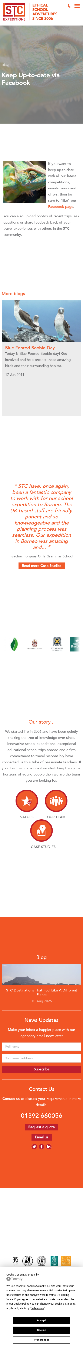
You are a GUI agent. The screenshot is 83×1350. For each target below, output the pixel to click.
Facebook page (60, 206)
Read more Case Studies (41, 566)
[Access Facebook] (41, 1146)
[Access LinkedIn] (49, 1146)
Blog (5, 65)
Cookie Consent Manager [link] (21, 1274)
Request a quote (41, 1127)
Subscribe (41, 1069)
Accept (41, 1320)
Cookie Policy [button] (21, 1303)
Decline (41, 1330)
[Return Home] (32, 12)
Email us (41, 1137)
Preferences (41, 1339)
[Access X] (34, 1146)
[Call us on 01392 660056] (69, 6)
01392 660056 (41, 1115)
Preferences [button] (37, 1308)
